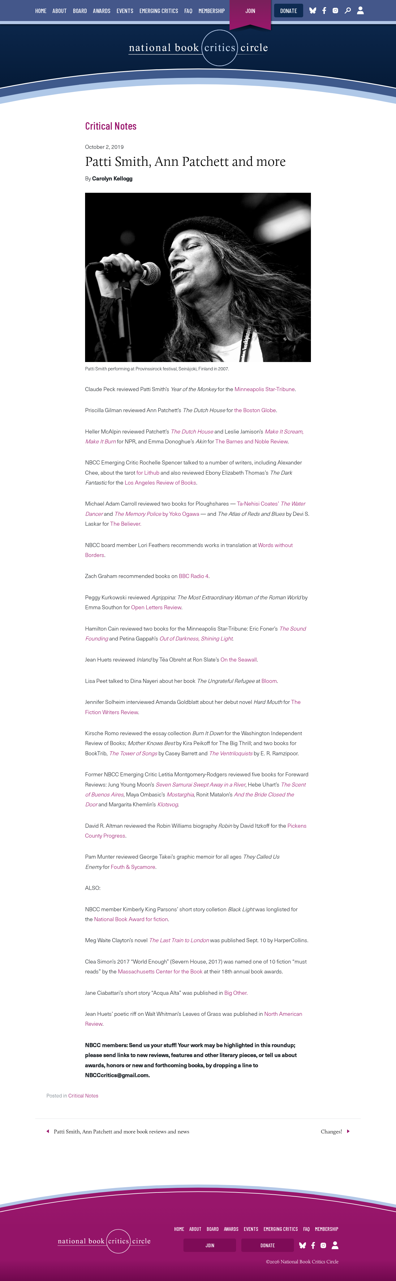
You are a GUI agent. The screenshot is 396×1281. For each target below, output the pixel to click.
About (60, 10)
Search (348, 10)
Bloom (269, 680)
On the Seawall (239, 659)
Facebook (325, 10)
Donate (288, 10)
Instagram (335, 10)
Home (40, 10)
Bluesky (312, 10)
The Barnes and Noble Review (251, 441)
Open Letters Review (156, 607)
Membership (212, 10)
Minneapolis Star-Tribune (265, 389)
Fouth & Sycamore (133, 866)
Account (360, 10)
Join (250, 10)
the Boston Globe (255, 410)
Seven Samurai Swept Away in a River (200, 784)
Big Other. (236, 992)
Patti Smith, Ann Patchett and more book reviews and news (121, 1131)
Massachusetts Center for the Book (160, 971)
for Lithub (147, 472)
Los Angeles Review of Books (160, 482)
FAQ (188, 10)
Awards (101, 10)
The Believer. (125, 523)
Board (80, 10)
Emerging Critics (159, 10)
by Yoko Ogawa (156, 513)
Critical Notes (110, 125)
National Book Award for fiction (131, 919)
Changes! (331, 1131)
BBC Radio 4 (194, 575)
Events (125, 10)
